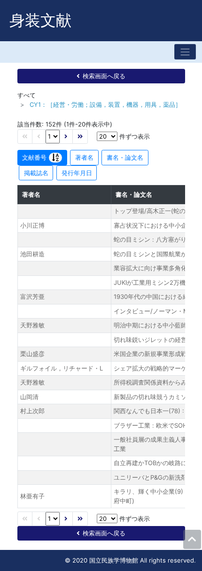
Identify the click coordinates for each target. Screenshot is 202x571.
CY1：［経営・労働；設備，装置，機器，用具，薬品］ (105, 104)
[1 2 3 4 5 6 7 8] (52, 136)
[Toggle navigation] (185, 51)
